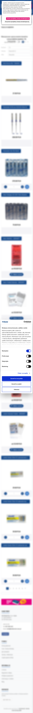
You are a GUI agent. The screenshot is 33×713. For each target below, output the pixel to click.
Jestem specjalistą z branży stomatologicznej (18, 18)
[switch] (28, 356)
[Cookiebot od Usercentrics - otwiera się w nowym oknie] (23, 322)
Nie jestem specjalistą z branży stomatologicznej (17, 21)
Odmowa (16, 389)
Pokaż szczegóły (23, 373)
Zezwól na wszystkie (16, 378)
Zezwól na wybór (17, 384)
